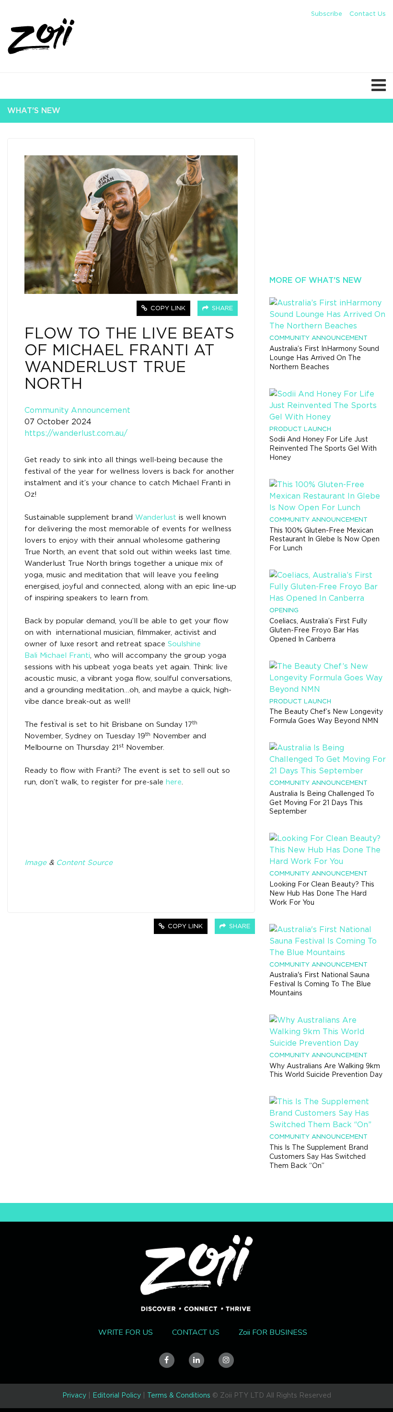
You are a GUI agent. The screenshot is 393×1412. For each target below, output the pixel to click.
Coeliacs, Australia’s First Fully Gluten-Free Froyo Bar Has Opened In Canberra (318, 630)
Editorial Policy (116, 1395)
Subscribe (326, 14)
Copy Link (167, 308)
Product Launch (300, 429)
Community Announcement (77, 410)
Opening (284, 610)
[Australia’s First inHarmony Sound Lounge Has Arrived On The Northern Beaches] (327, 314)
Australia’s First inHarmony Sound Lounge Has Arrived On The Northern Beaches (324, 358)
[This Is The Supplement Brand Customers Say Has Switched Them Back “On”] (327, 1113)
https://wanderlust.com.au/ (75, 433)
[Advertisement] (327, 213)
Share (221, 308)
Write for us (125, 1332)
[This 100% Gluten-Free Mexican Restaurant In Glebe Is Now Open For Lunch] (327, 496)
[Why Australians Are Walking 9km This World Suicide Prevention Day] (327, 1032)
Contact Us (367, 14)
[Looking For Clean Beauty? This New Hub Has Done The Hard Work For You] (327, 850)
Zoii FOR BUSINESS (273, 1332)
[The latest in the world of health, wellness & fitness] (41, 37)
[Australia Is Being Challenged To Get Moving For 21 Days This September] (327, 759)
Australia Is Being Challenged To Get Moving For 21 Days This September (321, 803)
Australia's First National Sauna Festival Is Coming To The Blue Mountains (320, 984)
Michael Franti (65, 655)
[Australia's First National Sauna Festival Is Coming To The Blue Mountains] (327, 941)
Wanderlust (155, 517)
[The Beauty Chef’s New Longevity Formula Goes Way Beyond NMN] (327, 678)
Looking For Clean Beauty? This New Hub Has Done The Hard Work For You (321, 893)
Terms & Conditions (178, 1395)
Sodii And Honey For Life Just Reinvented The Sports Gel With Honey (323, 448)
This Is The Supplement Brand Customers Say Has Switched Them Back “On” (318, 1156)
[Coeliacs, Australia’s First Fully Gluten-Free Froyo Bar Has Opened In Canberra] (327, 587)
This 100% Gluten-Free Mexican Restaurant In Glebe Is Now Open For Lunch (324, 539)
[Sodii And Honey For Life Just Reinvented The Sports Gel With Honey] (327, 405)
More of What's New (315, 280)
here (174, 782)
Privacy (74, 1395)
